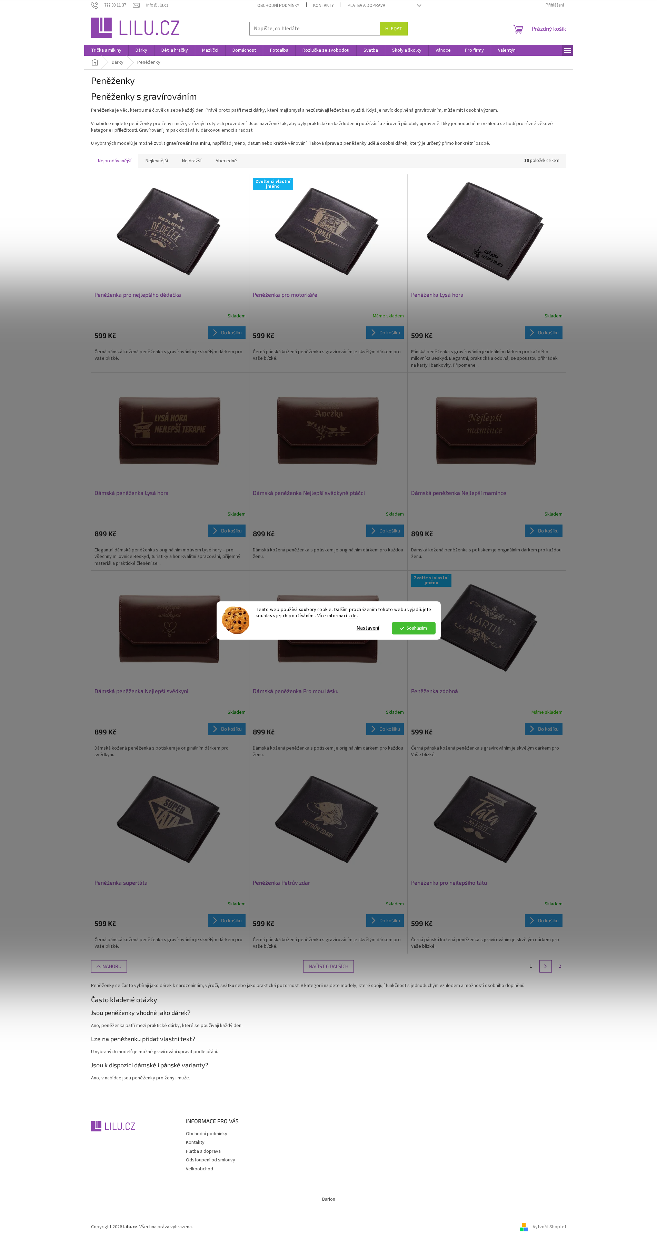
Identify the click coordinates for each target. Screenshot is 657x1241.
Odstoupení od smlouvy (210, 1160)
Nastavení (368, 628)
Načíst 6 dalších (328, 966)
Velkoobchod (199, 1169)
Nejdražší (191, 160)
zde (352, 616)
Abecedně (226, 160)
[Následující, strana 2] (545, 966)
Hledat (393, 28)
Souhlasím (417, 628)
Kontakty (323, 5)
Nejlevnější (157, 160)
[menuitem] (106, 50)
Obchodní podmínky (278, 5)
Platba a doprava (366, 5)
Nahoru (111, 966)
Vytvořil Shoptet (549, 1226)
